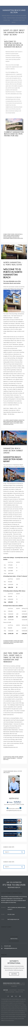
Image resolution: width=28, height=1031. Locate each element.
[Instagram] (16, 996)
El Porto (7, 420)
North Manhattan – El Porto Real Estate (12, 263)
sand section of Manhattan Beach (14, 464)
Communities (18, 234)
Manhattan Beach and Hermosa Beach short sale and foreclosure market (13, 673)
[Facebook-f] (8, 996)
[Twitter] (12, 996)
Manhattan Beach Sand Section (11, 236)
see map (19, 325)
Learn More (14, 974)
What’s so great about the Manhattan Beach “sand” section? (14, 32)
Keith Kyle (20, 238)
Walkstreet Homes (8, 238)
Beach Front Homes (9, 234)
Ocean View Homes (18, 421)
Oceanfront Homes (8, 422)
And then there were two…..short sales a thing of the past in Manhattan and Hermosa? (13, 657)
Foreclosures (14, 756)
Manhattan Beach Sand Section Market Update (13, 450)
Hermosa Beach (19, 693)
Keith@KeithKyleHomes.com (14, 810)
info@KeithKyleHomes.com (10, 747)
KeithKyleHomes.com (14, 728)
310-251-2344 (11, 808)
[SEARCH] (22, 852)
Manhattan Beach (15, 235)
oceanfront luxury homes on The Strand (13, 499)
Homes (8, 235)
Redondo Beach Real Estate (10, 729)
